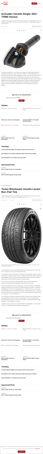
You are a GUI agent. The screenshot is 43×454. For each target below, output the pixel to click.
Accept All (21, 451)
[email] (25, 30)
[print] (41, 30)
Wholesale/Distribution (6, 185)
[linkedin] (19, 30)
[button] (2, 3)
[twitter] (21, 30)
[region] (21, 450)
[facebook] (17, 30)
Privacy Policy (37, 448)
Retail (2, 10)
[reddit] (23, 30)
